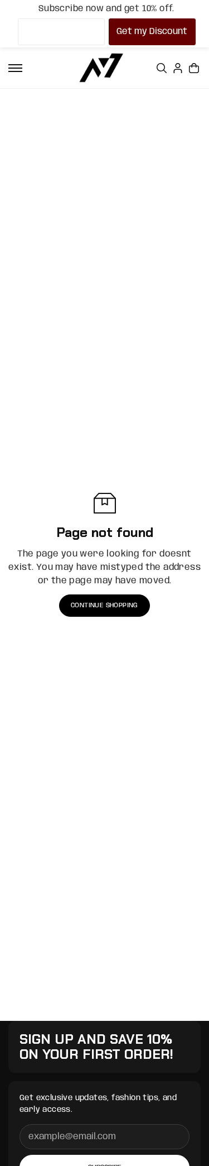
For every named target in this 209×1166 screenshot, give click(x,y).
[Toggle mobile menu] (15, 68)
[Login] (177, 68)
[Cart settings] (194, 68)
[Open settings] (161, 68)
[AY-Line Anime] (101, 68)
